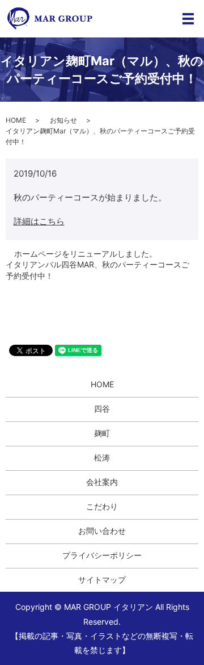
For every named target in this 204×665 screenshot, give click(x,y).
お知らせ (63, 120)
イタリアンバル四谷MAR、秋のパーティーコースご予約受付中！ (97, 270)
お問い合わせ (102, 531)
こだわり (102, 506)
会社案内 (102, 482)
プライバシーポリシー (102, 555)
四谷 (102, 408)
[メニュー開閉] (188, 18)
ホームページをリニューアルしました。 (85, 253)
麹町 (102, 433)
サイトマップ (102, 579)
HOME (16, 120)
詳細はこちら (39, 221)
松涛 (102, 457)
